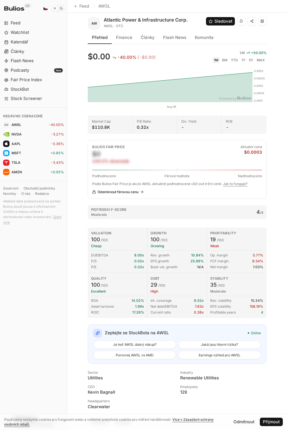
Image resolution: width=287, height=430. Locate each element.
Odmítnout (243, 421)
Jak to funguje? (235, 184)
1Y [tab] (243, 60)
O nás (25, 193)
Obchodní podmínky (39, 188)
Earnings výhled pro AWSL (219, 355)
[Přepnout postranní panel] (67, 215)
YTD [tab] (234, 60)
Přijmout (271, 421)
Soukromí (10, 188)
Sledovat (223, 21)
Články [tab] (148, 37)
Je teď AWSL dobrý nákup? (134, 344)
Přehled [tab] (100, 37)
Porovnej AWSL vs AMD (135, 355)
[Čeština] (45, 8)
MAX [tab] (261, 60)
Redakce (42, 193)
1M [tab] (216, 60)
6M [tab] (224, 60)
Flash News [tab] (174, 37)
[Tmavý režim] (58, 8)
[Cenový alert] (241, 21)
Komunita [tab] (204, 37)
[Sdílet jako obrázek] (262, 21)
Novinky (9, 193)
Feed (84, 6)
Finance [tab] (124, 37)
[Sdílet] (251, 21)
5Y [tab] (251, 60)
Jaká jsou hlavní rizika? (219, 344)
